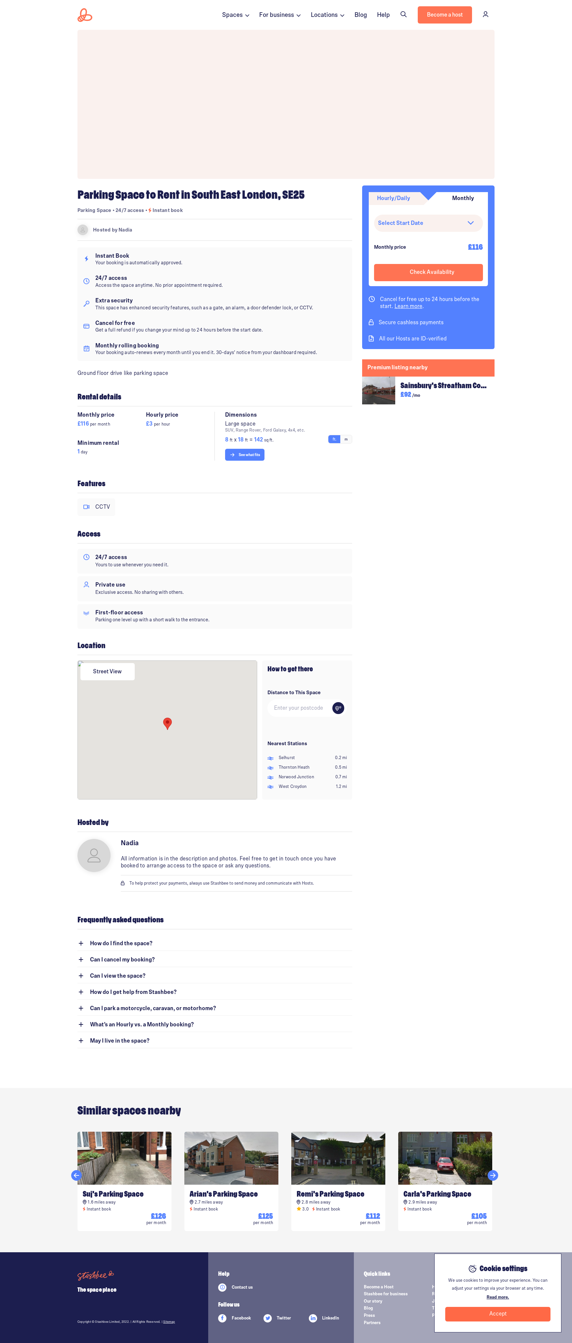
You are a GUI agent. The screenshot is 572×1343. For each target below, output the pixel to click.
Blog (361, 15)
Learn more (408, 307)
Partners (372, 1322)
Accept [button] (498, 1314)
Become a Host (379, 1287)
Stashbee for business (386, 1294)
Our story (373, 1301)
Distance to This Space (294, 692)
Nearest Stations (287, 743)
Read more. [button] (498, 1297)
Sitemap (169, 1321)
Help (383, 15)
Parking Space (94, 210)
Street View (107, 672)
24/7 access (130, 210)
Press (369, 1315)
